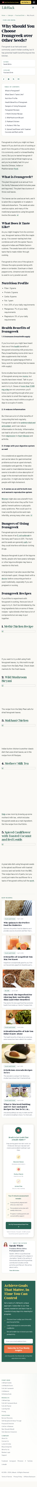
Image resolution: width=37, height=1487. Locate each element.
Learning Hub (6, 1409)
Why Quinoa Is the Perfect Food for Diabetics (17, 923)
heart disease (23, 436)
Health (7, 990)
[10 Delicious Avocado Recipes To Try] (18, 1053)
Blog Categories (7, 1447)
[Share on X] (14, 79)
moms (25, 376)
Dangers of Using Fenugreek (15, 106)
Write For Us (5, 1449)
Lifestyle (10, 15)
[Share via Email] (18, 79)
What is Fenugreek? (12, 90)
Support (4, 1455)
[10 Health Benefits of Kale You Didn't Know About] (18, 1017)
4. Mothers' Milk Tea (12, 125)
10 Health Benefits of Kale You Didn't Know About (18, 1032)
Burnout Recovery (7, 1418)
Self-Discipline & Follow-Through (11, 1421)
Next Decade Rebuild (8, 1429)
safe (26, 542)
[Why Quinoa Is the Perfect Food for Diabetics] (18, 908)
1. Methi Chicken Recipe (14, 114)
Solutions (6, 1415)
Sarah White (7, 64)
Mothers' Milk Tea (17, 763)
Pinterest (20, 1461)
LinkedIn (4, 1464)
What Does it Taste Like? (14, 94)
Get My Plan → (26, 2)
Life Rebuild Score (7, 1385)
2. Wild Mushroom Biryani (14, 117)
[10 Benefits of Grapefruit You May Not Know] (18, 942)
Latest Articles (6, 1444)
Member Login (6, 1452)
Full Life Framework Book (9, 1403)
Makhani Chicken (16, 720)
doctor (4, 578)
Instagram (12, 1461)
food (16, 168)
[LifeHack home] (8, 7)
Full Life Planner (6, 1406)
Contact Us (5, 1441)
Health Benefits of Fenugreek (16, 102)
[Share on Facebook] (4, 79)
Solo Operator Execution (9, 1432)
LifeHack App (6, 1400)
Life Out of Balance (7, 1426)
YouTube (29, 1461)
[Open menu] (33, 7)
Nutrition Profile (11, 98)
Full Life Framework (8, 1388)
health (16, 346)
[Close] (33, 2)
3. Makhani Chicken (12, 121)
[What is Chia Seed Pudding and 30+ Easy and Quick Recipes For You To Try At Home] (18, 1090)
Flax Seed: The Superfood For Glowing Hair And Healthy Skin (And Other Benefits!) (18, 997)
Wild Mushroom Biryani (14, 679)
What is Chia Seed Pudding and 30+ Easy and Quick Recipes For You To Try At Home (17, 1108)
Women (5, 499)
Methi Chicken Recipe (18, 626)
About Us (4, 1438)
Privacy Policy (18, 1476)
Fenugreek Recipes (12, 110)
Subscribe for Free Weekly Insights (18, 1349)
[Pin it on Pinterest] (9, 79)
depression (11, 436)
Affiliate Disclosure (29, 1476)
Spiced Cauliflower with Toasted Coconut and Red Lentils (16, 835)
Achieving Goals (6, 1394)
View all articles (14, 1270)
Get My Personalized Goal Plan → (18, 1225)
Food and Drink (19, 15)
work (32, 880)
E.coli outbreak (23, 535)
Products (5, 1398)
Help (3, 814)
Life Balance (5, 1391)
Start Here (6, 1380)
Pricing (4, 1411)
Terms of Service (7, 1476)
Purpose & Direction (8, 1423)
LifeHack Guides (7, 1383)
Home (3, 15)
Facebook (5, 1461)
